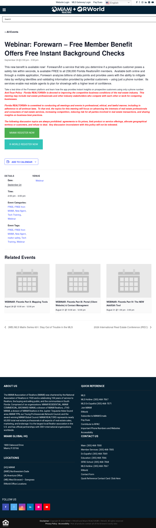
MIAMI (12, 467)
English (114, 3)
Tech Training (14, 214)
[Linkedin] (30, 507)
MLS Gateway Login (81, 2)
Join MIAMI (86, 407)
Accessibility (87, 432)
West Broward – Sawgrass (21, 479)
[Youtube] (46, 507)
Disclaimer (44, 521)
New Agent (20, 210)
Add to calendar (22, 161)
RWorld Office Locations (15, 484)
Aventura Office (14, 475)
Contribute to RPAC (90, 424)
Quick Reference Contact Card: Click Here (101, 478)
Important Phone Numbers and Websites (100, 428)
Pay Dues (97, 2)
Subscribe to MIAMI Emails (93, 416)
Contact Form (87, 474)
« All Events (11, 32)
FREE (10, 206)
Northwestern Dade (19, 471)
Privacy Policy (51, 524)
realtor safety (14, 237)
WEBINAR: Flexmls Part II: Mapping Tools (26, 301)
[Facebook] (5, 507)
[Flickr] (38, 507)
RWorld (84, 412)
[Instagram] (22, 507)
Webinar (12, 218)
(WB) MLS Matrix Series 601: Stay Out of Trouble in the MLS (40, 327)
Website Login (62, 2)
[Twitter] (14, 507)
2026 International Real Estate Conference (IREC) (121, 327)
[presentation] (27, 281)
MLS (83, 395)
